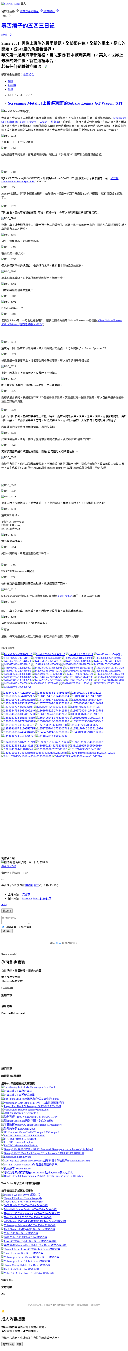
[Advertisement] (28, 163)
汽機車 (26, 894)
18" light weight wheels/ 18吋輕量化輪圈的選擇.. (31, 1164)
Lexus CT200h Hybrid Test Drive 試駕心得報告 (30, 1241)
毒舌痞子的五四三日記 (28, 26)
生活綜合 (28, 74)
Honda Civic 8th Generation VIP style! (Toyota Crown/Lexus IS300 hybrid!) (44, 1176)
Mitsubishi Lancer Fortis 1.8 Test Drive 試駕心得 (30, 1209)
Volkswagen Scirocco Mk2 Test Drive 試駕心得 (30, 1225)
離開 (19, 1344)
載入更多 (7, 911)
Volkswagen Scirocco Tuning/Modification (26, 1109)
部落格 (12, 85)
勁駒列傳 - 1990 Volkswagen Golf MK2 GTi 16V (31, 1116)
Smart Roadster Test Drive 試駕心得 (23, 1253)
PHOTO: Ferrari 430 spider (18, 1142)
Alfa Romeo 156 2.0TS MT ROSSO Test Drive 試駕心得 (35, 1221)
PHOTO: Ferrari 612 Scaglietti (20, 1138)
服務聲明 (95, 1305)
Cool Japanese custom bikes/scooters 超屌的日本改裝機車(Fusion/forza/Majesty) (47, 1160)
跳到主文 (6, 35)
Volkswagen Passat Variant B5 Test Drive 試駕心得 (31, 1257)
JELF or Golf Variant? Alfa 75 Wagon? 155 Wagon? (31, 1132)
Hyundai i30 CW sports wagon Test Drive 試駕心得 (32, 1213)
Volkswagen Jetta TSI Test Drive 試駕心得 (27, 1261)
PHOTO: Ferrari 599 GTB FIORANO (24, 1135)
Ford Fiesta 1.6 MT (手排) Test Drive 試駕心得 (29, 1229)
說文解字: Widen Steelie (17, 1168)
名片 (10, 89)
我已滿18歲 (8, 1344)
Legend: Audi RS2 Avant (17, 1156)
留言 (36, 885)
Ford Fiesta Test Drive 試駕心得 (21, 1269)
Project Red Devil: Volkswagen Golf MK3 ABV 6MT (32, 1106)
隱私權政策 (82, 1305)
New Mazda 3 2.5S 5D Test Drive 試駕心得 (28, 1217)
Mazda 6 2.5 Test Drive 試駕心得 (22, 1194)
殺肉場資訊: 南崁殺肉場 (18, 1090)
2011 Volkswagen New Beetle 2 (21, 1113)
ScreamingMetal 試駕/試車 (36, 898)
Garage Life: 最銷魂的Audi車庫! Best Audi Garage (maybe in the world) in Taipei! (48, 1149)
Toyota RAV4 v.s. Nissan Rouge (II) (23, 1201)
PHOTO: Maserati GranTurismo (21, 1145)
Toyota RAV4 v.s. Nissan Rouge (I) (23, 1198)
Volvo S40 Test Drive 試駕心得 (21, 1233)
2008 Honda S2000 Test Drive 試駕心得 (26, 1205)
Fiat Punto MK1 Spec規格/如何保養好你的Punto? (31, 1098)
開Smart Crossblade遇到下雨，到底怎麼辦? (28, 1120)
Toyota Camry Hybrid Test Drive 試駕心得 (27, 1265)
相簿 (10, 81)
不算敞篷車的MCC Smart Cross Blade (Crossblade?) (33, 1124)
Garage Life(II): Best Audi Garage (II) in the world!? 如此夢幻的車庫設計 (44, 1153)
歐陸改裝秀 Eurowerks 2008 (20, 1128)
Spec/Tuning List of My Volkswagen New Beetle (30, 1087)
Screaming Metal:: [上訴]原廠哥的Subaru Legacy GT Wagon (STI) (66, 103)
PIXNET (39, 1305)
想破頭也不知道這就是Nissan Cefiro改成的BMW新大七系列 (38, 1172)
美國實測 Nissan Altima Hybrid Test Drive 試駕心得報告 (35, 1245)
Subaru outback (65, 596)
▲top (4, 904)
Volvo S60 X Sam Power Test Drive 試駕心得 (29, 1273)
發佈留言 (7, 931)
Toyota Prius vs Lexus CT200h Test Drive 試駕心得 (32, 1249)
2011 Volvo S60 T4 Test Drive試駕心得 (25, 1237)
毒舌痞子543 (8, 866)
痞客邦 (29, 885)
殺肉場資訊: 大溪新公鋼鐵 (19, 1094)
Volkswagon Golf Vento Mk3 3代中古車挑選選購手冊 (34, 1102)
